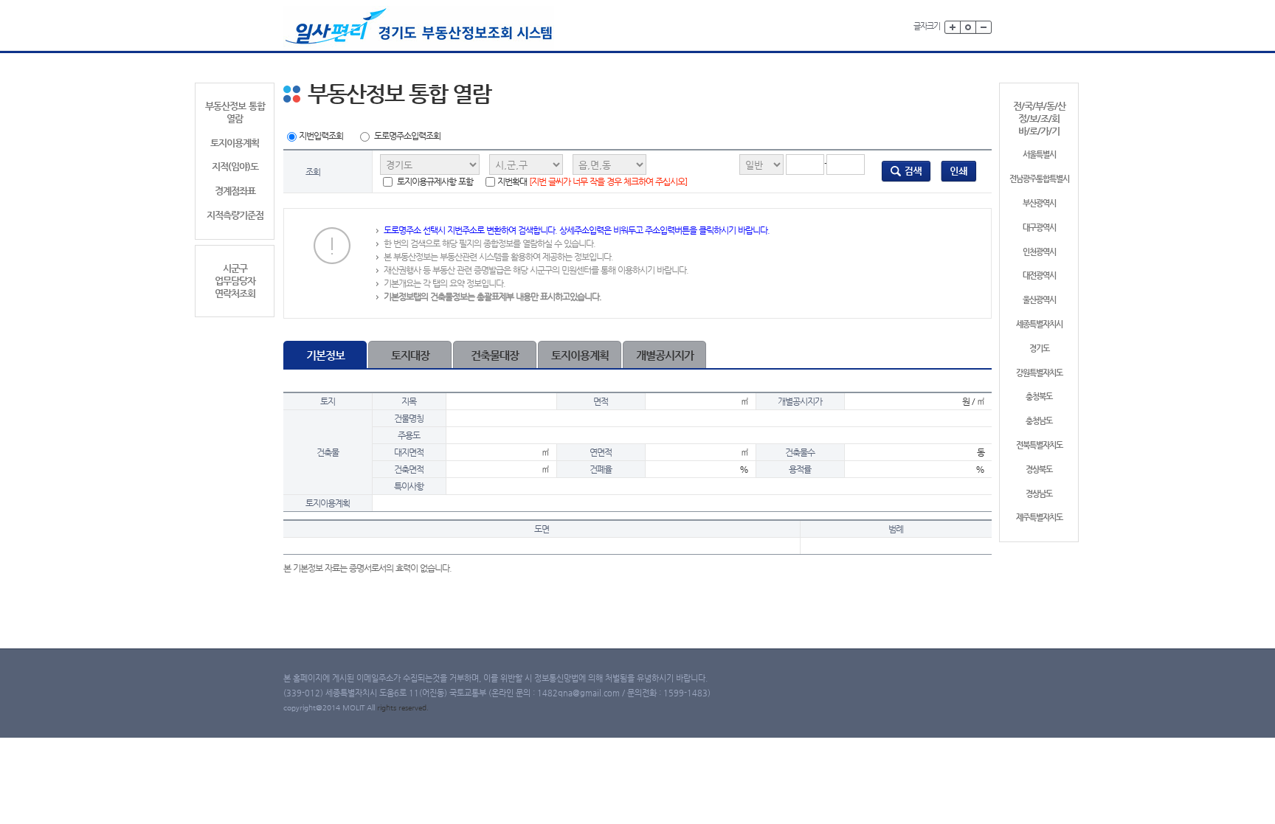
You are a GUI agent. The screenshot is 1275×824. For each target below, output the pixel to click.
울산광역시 (1039, 300)
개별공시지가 (665, 355)
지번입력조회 (321, 136)
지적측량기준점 (235, 215)
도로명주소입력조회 (407, 136)
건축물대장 (495, 355)
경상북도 (1039, 469)
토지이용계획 (234, 142)
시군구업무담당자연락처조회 (235, 281)
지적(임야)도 (235, 166)
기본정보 (325, 355)
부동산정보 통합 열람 (235, 112)
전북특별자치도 (1039, 445)
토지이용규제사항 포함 (434, 181)
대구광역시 (1039, 227)
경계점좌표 (235, 190)
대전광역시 (1039, 275)
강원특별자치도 (1039, 373)
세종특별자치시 (1039, 324)
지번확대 (592, 181)
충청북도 (1039, 396)
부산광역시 (1039, 203)
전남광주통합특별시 (1039, 179)
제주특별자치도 (1039, 517)
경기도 (1039, 348)
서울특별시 (1039, 154)
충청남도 (1039, 421)
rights (387, 708)
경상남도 (1039, 494)
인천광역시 (1039, 252)
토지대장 (410, 355)
